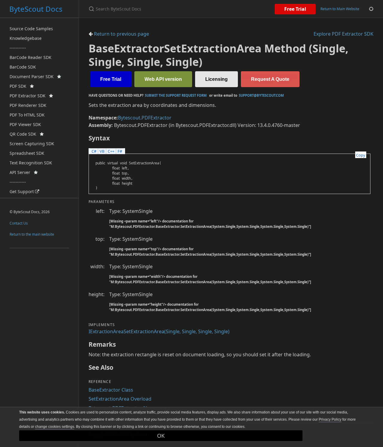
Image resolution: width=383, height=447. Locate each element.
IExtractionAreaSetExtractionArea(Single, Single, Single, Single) (159, 331)
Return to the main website (32, 234)
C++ (111, 151)
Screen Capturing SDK (32, 143)
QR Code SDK (25, 134)
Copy (360, 155)
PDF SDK (20, 86)
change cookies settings (54, 427)
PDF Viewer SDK (25, 124)
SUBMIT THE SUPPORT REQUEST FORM (176, 95)
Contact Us (19, 223)
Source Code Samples (31, 28)
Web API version (163, 79)
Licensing (216, 79)
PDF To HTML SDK (27, 115)
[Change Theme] (371, 9)
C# (94, 151)
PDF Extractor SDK (29, 96)
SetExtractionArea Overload (120, 399)
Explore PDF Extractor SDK (343, 34)
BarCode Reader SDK (30, 57)
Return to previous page (121, 34)
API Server (22, 172)
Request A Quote (270, 79)
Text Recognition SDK (31, 163)
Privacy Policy (330, 419)
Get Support (22, 191)
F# (120, 151)
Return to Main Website (339, 8)
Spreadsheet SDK (27, 153)
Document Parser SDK (33, 76)
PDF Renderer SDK (28, 105)
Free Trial (295, 9)
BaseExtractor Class (111, 390)
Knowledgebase (26, 38)
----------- (18, 48)
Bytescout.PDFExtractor (144, 117)
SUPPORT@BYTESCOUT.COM (261, 95)
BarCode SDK (23, 67)
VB (102, 151)
